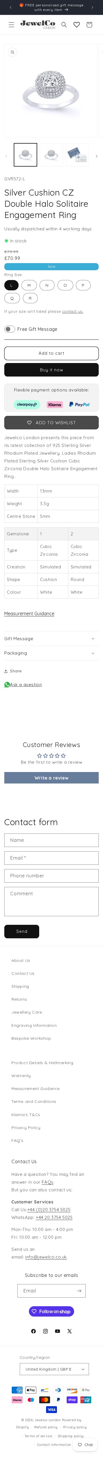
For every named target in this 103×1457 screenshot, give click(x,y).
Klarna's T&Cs (25, 1114)
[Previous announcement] (10, 7)
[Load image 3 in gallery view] (77, 154)
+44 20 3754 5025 (54, 1217)
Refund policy (46, 1427)
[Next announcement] (92, 7)
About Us (20, 960)
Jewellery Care (26, 1012)
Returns (19, 999)
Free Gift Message (37, 329)
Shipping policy (71, 1436)
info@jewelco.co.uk (46, 1257)
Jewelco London (48, 1420)
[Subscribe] (79, 1291)
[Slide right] (96, 156)
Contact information (54, 1445)
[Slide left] (6, 156)
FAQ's (17, 1140)
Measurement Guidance (29, 613)
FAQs (47, 1182)
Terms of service (38, 1436)
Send (21, 931)
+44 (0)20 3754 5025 (48, 1209)
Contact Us (23, 973)
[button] (11, 24)
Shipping (20, 986)
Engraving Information (34, 1025)
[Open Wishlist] (76, 24)
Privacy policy (75, 1427)
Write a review (51, 778)
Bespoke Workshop (31, 1038)
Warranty (21, 1075)
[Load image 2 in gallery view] (51, 154)
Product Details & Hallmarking (42, 1062)
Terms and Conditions (33, 1101)
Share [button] (16, 670)
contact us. (73, 311)
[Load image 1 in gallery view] (25, 154)
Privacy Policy (25, 1127)
